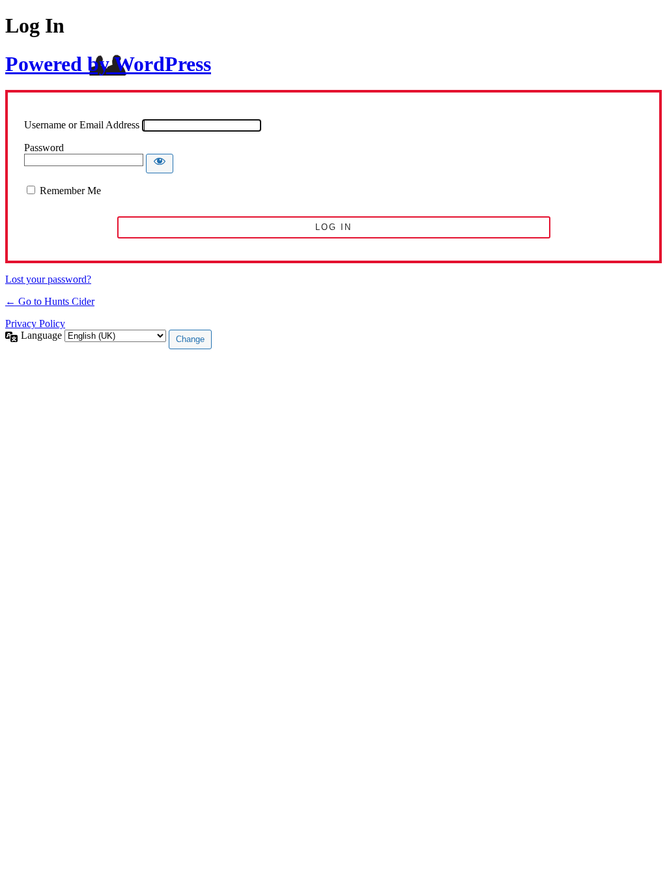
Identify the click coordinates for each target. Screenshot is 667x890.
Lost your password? (48, 279)
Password (44, 147)
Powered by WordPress (108, 64)
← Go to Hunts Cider (49, 301)
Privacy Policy (35, 323)
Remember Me (70, 190)
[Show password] (159, 163)
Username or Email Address (81, 124)
